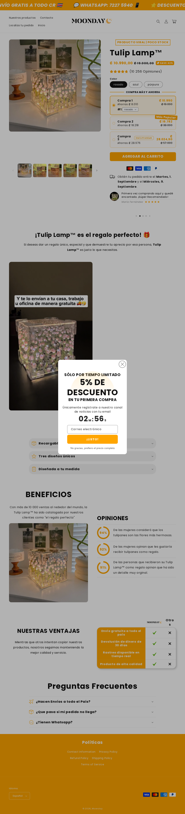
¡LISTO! (92, 439)
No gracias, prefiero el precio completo (92, 448)
